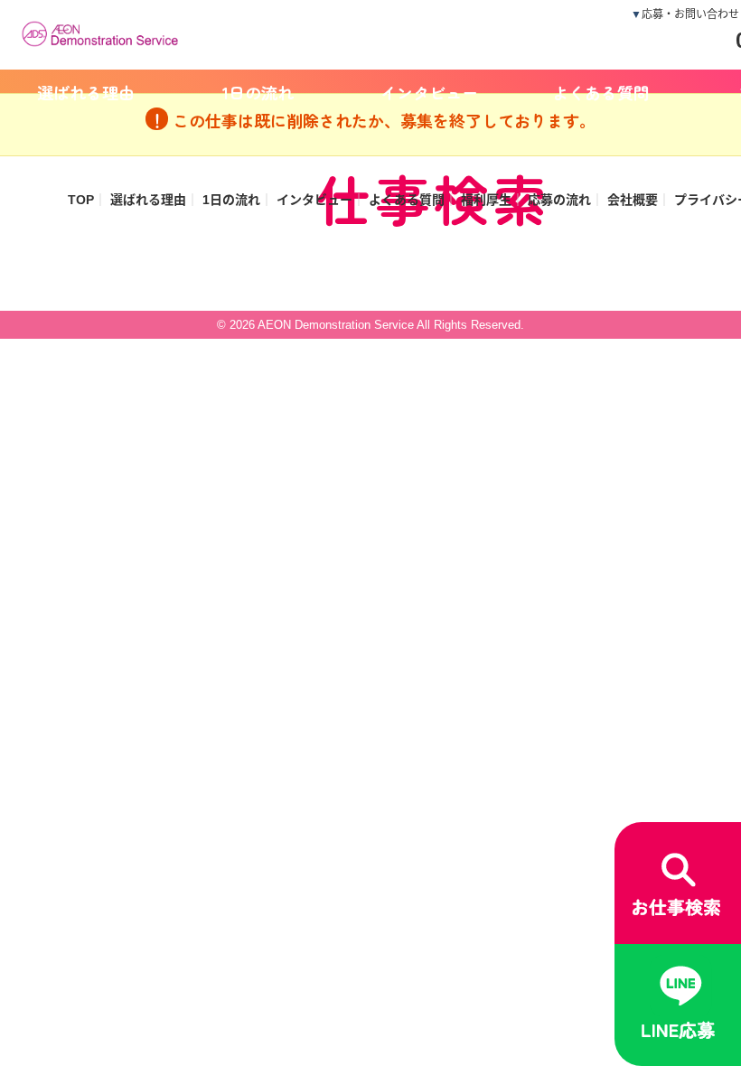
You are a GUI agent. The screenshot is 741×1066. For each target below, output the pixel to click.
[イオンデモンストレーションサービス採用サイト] (104, 31)
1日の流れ (258, 92)
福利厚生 (486, 199)
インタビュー (429, 92)
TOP (81, 199)
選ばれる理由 (86, 92)
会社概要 (632, 199)
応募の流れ (559, 199)
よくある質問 (601, 92)
